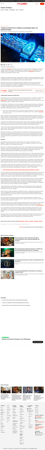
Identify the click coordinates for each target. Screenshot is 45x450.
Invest (2, 428)
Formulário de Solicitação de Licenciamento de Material (39, 427)
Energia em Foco (22, 420)
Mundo (8, 405)
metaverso (9, 69)
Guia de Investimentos (15, 415)
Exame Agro (8, 413)
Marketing (8, 409)
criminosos (31, 71)
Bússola (21, 416)
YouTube (36, 407)
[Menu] (1, 4)
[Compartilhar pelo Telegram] (6, 64)
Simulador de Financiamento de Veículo (15, 431)
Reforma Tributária (21, 409)
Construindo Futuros (22, 418)
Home (2, 407)
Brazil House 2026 (22, 412)
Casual (8, 407)
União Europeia (40, 205)
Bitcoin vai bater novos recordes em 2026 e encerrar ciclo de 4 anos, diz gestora (16, 305)
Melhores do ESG (22, 440)
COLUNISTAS (3, 432)
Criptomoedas (12, 9)
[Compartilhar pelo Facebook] (3, 64)
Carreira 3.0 (31, 414)
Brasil (2, 416)
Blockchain (21, 9)
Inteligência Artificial (3, 426)
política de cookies (16, 448)
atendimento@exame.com (39, 421)
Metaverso (28, 224)
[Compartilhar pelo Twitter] (8, 64)
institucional (5, 448)
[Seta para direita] (42, 10)
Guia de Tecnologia (14, 412)
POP (7, 421)
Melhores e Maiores (21, 438)
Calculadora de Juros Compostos (15, 428)
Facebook (36, 412)
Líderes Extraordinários (22, 426)
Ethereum (6, 9)
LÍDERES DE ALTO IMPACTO (3, 413)
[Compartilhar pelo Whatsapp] (1, 64)
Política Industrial (21, 431)
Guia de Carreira (14, 418)
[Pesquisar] (3, 4)
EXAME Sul (21, 414)
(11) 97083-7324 (39, 432)
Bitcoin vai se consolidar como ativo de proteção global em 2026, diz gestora (16, 302)
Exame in (30, 412)
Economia (2, 419)
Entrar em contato (38, 416)
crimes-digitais (14, 224)
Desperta (30, 416)
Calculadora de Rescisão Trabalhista (15, 424)
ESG (1, 421)
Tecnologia (9, 415)
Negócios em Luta (22, 429)
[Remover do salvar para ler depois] (11, 64)
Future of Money (6, 7)
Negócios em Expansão (22, 443)
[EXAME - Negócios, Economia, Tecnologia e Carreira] (22, 4)
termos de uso (10, 448)
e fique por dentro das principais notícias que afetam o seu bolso (24, 169)
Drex (17, 9)
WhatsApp (3, 100)
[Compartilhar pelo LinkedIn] (4, 64)
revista (30, 408)
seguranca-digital (21, 224)
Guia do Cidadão (14, 409)
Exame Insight (2, 424)
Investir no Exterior (21, 423)
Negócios (2, 430)
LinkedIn (36, 409)
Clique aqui (41, 111)
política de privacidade (23, 448)
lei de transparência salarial (32, 448)
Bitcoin (2, 9)
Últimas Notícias (2, 410)
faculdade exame (30, 406)
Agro (29, 423)
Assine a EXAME (6, 169)
